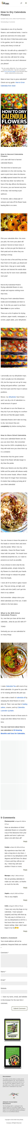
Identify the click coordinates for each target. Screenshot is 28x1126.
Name (3, 972)
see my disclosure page (9, 71)
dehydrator (12, 397)
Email (3, 980)
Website (3, 988)
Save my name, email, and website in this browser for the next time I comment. (14, 1000)
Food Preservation (20, 18)
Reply (25, 841)
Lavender (4, 711)
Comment (5, 952)
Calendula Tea (11, 686)
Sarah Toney (5, 18)
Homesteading (4, 22)
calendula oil (20, 697)
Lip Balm (11, 711)
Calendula (21, 707)
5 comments (12, 22)
